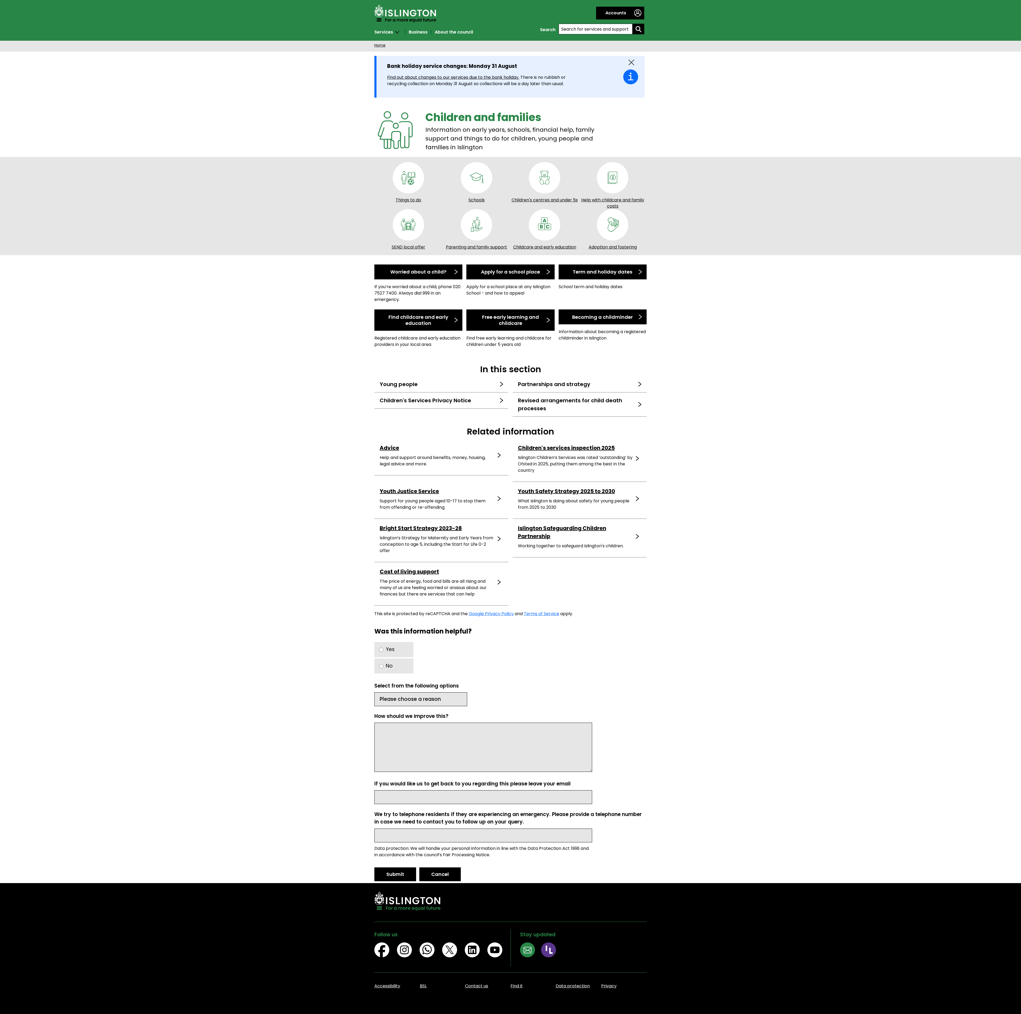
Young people (399, 384)
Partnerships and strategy (554, 384)
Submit (395, 874)
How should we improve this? (411, 716)
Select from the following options (416, 685)
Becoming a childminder (602, 317)
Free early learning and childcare (510, 320)
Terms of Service (541, 614)
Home (380, 45)
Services (383, 32)
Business (418, 32)
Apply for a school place (510, 271)
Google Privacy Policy (491, 614)
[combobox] (596, 29)
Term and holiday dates (602, 271)
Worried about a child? (418, 271)
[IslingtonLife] (551, 950)
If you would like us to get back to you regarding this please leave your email (472, 783)
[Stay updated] (530, 950)
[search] (638, 29)
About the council (454, 32)
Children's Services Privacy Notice (425, 400)
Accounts (615, 13)
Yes (390, 649)
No (389, 665)
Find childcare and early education (418, 320)
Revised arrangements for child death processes (570, 404)
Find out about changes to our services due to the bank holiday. (453, 77)
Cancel (440, 874)
